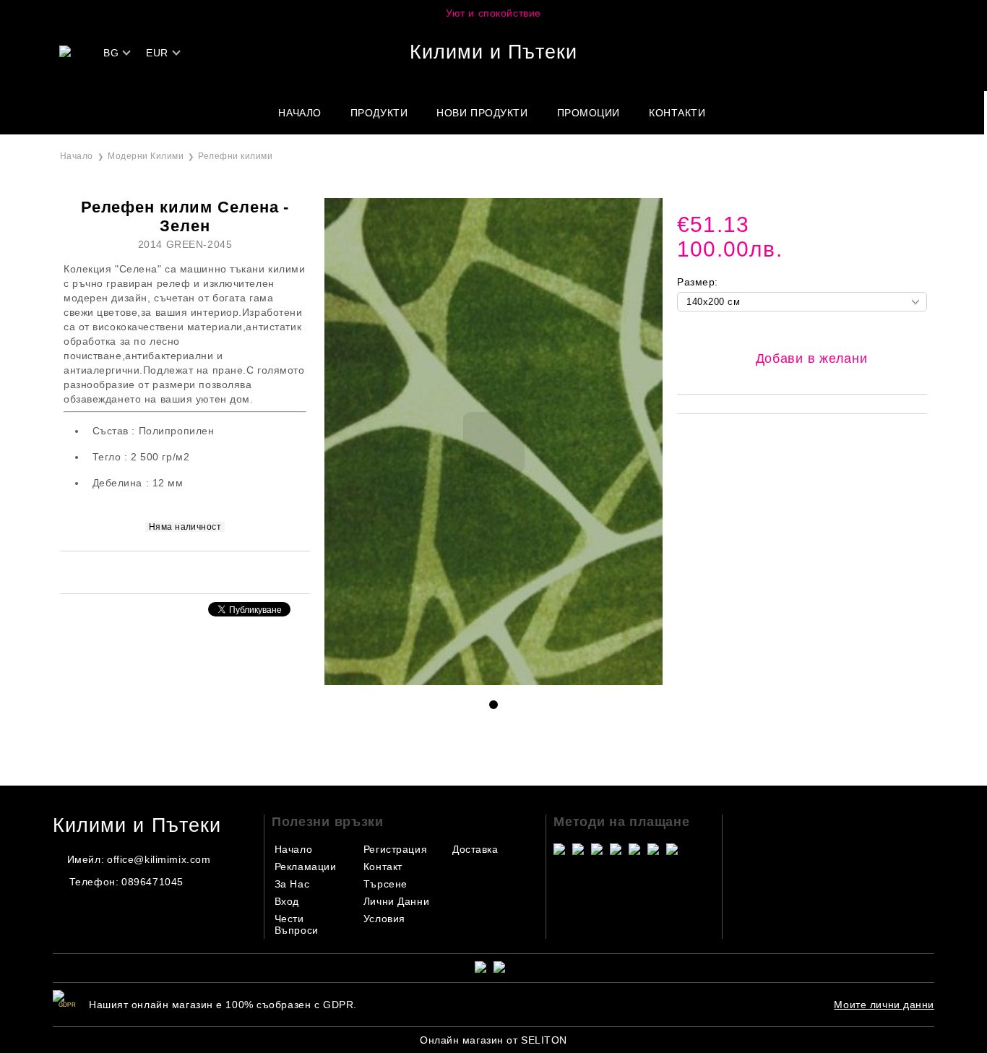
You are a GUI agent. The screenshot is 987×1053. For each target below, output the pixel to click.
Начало (299, 113)
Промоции (588, 113)
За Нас (292, 884)
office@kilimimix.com (158, 859)
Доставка (475, 849)
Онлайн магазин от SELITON (493, 1040)
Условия (384, 918)
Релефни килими (235, 156)
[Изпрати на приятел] (165, 571)
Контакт (382, 866)
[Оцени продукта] (200, 571)
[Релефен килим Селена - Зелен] (493, 681)
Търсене (385, 884)
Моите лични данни (884, 1004)
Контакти (677, 113)
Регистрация (395, 849)
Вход (287, 901)
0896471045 (152, 881)
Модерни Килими (146, 156)
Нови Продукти (481, 113)
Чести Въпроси (297, 924)
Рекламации (306, 866)
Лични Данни (396, 901)
